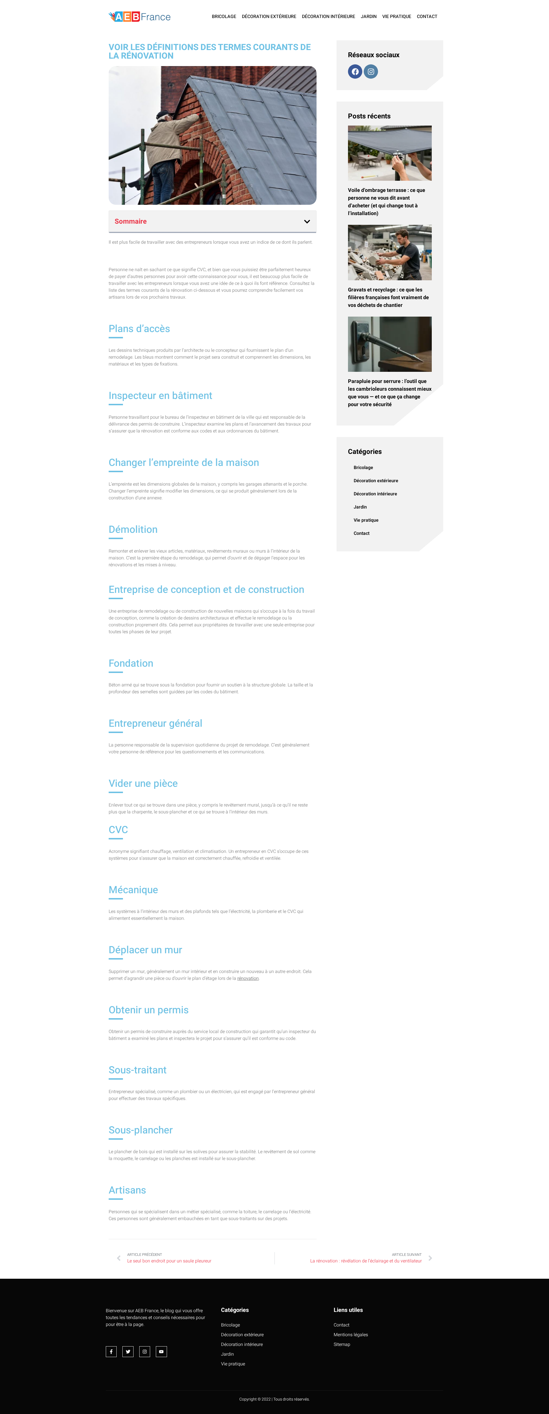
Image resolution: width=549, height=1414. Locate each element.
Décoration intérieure (328, 16)
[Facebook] (355, 71)
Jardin (369, 16)
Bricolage (224, 16)
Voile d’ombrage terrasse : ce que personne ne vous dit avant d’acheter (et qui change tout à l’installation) (386, 201)
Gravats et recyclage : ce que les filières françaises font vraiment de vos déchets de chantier (388, 297)
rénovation (248, 978)
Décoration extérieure (269, 16)
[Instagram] (371, 71)
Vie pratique (396, 16)
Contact (427, 16)
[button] (307, 221)
